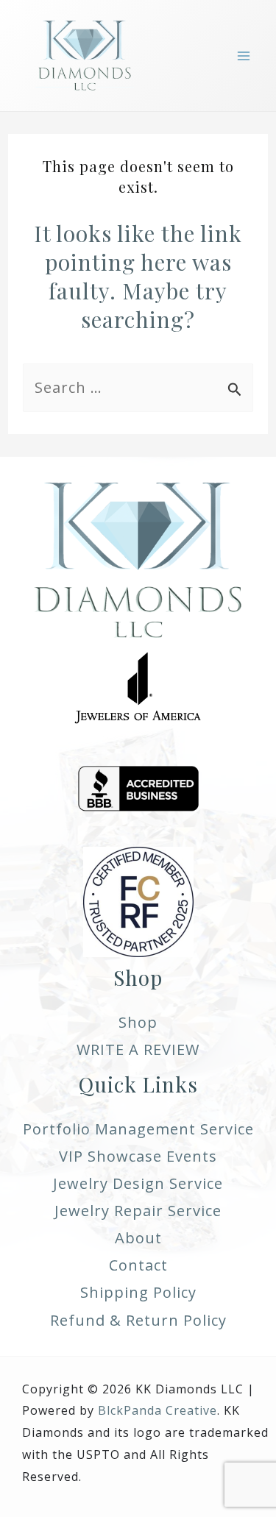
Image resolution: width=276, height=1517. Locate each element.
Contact (138, 1265)
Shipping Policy (138, 1292)
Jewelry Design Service (138, 1183)
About (138, 1238)
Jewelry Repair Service (138, 1211)
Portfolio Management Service (138, 1129)
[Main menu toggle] (243, 56)
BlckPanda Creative (157, 1410)
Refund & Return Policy (138, 1320)
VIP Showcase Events (138, 1156)
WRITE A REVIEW (138, 1049)
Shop (138, 1022)
